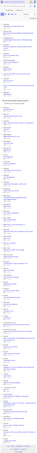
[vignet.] (5, 14)
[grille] (8, 14)
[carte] (15, 14)
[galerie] (12, 14)
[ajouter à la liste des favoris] (2, 24)
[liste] (2, 14)
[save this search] (34, 6)
